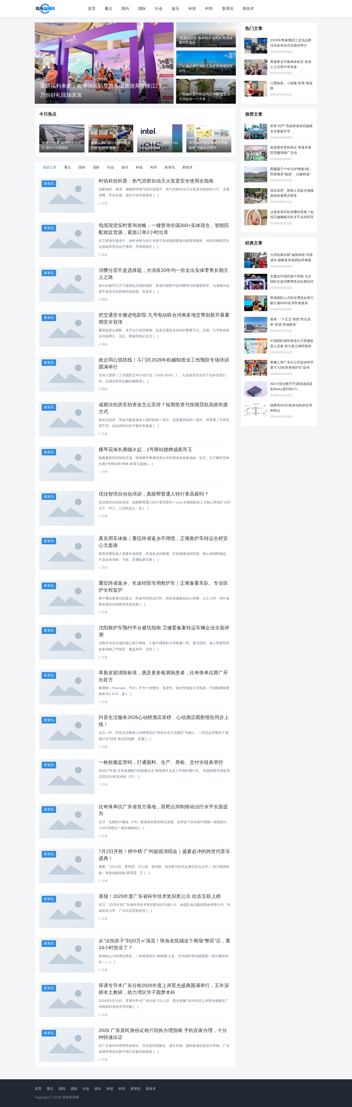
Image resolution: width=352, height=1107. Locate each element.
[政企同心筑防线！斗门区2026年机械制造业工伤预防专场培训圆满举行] (66, 374)
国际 (142, 8)
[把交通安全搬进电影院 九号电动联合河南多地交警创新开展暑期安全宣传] (66, 329)
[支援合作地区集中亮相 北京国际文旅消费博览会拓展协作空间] (255, 282)
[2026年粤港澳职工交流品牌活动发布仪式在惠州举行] (255, 46)
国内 (125, 8)
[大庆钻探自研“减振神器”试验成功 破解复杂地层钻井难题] (255, 260)
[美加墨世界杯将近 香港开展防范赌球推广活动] (255, 153)
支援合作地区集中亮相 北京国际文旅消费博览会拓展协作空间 (292, 281)
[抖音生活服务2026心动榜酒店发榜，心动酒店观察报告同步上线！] (66, 731)
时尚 (209, 8)
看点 (108, 8)
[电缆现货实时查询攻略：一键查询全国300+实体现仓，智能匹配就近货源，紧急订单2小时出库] (66, 239)
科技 (192, 8)
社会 (159, 8)
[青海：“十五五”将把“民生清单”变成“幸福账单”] (255, 325)
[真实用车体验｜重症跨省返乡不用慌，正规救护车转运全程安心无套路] (66, 552)
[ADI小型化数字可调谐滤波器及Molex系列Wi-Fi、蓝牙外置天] (255, 389)
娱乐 (175, 8)
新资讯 (227, 8)
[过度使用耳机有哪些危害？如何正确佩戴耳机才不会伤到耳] (255, 217)
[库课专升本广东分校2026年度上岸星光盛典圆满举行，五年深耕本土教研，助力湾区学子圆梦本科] (66, 1000)
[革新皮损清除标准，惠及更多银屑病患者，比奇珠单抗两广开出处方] (66, 687)
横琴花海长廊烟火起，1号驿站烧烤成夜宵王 (145, 449)
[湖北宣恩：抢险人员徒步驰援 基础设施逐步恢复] (255, 196)
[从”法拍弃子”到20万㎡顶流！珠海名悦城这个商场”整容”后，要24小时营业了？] (66, 955)
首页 (92, 8)
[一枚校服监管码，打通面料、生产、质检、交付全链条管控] (66, 776)
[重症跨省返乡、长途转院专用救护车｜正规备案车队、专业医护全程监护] (66, 597)
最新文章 (50, 167)
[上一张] (39, 63)
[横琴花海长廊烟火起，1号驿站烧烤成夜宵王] (66, 464)
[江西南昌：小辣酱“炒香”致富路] (255, 89)
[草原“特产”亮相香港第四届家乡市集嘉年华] (255, 131)
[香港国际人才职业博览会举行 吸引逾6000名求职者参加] (255, 303)
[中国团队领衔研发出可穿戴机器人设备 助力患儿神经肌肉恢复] (255, 346)
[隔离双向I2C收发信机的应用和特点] (255, 411)
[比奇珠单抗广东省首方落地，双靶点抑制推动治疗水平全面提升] (66, 821)
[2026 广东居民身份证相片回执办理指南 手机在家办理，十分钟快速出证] (66, 1044)
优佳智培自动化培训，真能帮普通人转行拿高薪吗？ (154, 494)
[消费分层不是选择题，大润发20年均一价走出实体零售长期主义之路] (66, 284)
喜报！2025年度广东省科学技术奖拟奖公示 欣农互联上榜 (160, 896)
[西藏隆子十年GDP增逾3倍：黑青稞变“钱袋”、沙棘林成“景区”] (255, 174)
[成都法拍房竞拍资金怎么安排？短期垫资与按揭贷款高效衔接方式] (66, 419)
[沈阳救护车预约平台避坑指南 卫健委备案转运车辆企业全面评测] (66, 642)
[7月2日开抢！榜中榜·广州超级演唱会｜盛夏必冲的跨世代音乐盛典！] (66, 865)
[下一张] (169, 63)
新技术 (248, 8)
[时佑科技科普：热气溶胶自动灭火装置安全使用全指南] (66, 195)
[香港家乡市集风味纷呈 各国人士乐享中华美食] (255, 67)
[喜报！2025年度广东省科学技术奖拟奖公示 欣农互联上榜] (66, 910)
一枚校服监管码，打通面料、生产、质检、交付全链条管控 (161, 762)
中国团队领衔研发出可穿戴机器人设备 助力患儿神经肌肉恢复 (292, 346)
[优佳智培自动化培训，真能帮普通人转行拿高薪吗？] (66, 508)
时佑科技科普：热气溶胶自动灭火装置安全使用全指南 (156, 181)
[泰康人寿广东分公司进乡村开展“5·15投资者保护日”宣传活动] (255, 368)
